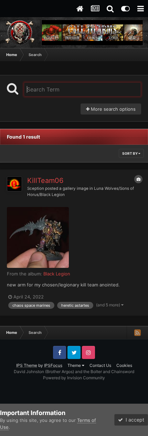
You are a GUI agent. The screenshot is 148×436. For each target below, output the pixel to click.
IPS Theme (26, 365)
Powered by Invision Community (74, 377)
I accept (133, 420)
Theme (74, 365)
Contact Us (100, 365)
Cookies (124, 365)
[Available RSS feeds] (137, 332)
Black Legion (56, 273)
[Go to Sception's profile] (14, 184)
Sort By (130, 153)
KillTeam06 (45, 180)
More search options (112, 109)
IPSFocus (53, 365)
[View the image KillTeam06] (38, 237)
